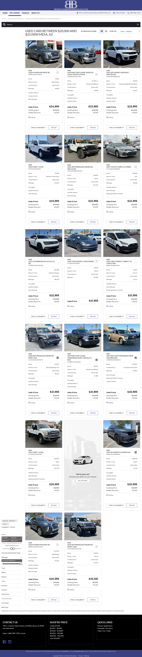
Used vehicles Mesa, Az (16, 19)
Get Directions (8, 628)
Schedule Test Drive (105, 628)
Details (54, 127)
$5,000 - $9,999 (56, 628)
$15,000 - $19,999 (56, 633)
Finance (25, 13)
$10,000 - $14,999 (56, 631)
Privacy (80, 656)
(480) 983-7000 (14, 633)
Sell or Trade (82, 481)
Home (5, 13)
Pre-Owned (15, 13)
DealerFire (66, 651)
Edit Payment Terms (12, 546)
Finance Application (104, 626)
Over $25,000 (55, 638)
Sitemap (86, 656)
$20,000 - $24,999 (57, 636)
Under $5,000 (55, 626)
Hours (23, 633)
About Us (35, 13)
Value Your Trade (104, 631)
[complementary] (136, 651)
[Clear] (12, 527)
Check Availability (38, 127)
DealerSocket (79, 651)
